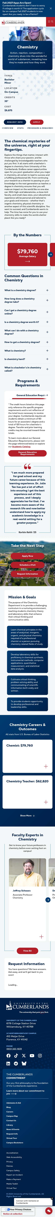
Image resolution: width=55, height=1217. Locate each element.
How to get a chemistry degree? (22, 342)
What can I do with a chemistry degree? (21, 332)
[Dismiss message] (52, 1198)
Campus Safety (13, 1170)
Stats (20, 128)
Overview (7, 128)
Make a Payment (13, 1179)
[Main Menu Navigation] (50, 22)
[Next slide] (50, 254)
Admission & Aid (13, 1103)
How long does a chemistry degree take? (19, 300)
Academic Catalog (21, 446)
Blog (8, 1107)
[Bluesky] (24, 1064)
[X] (24, 1056)
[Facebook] (8, 1056)
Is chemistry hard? (14, 359)
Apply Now (27, 556)
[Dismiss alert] (50, 8)
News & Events (12, 1129)
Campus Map (12, 1116)
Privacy (9, 1162)
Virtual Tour (11, 1138)
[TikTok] (16, 1056)
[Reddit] (16, 1064)
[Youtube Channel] (32, 1056)
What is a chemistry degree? (20, 290)
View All (27, 950)
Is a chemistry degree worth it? (21, 322)
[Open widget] (48, 1210)
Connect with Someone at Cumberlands (27, 1202)
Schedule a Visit (28, 565)
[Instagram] (40, 1056)
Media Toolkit (12, 1184)
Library (9, 1125)
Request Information (27, 574)
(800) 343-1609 (14, 1049)
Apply (36, 122)
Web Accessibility (14, 1157)
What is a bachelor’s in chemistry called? (22, 369)
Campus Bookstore (14, 1142)
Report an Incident (14, 1175)
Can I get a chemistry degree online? (20, 312)
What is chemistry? (15, 350)
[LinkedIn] (8, 1064)
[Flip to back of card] (46, 766)
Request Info (15, 122)
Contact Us (11, 1120)
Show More (25, 815)
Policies (9, 1166)
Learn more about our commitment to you (25, 1092)
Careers (9, 1112)
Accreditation (12, 1153)
